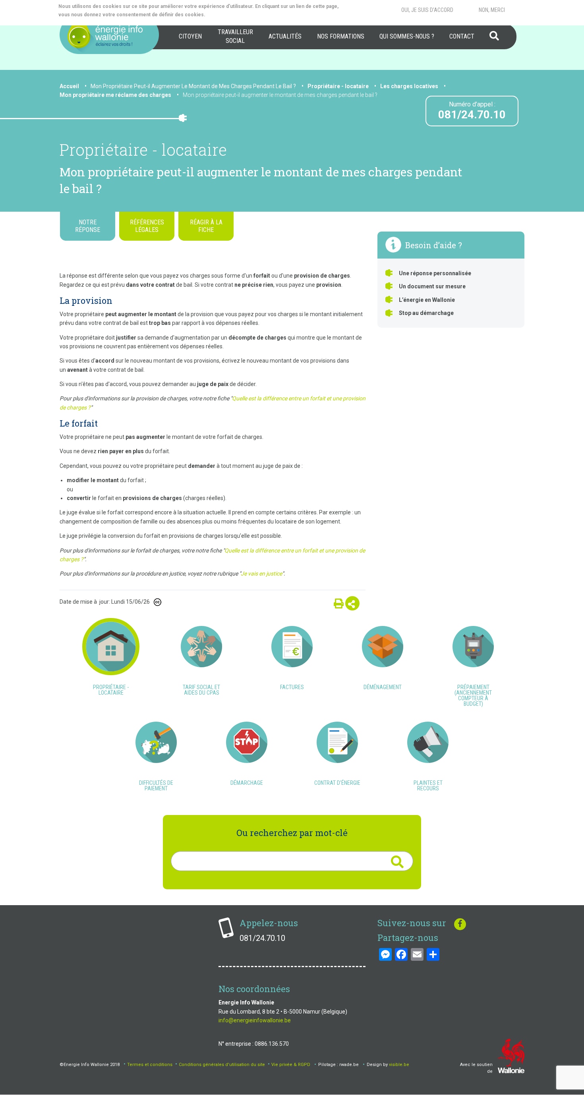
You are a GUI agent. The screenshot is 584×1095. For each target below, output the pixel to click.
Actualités (285, 36)
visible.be (399, 1064)
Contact (461, 36)
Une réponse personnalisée (435, 273)
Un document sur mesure (432, 286)
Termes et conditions (149, 1064)
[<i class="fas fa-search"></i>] (397, 862)
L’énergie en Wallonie (427, 300)
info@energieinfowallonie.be (255, 1020)
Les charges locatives (409, 86)
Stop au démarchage (426, 313)
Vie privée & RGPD (290, 1064)
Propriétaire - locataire (338, 86)
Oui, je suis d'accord (427, 10)
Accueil (69, 86)
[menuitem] (190, 36)
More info (238, 14)
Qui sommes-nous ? (406, 36)
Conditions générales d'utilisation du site (222, 1064)
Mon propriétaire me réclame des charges (115, 95)
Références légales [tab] (147, 226)
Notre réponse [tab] (87, 226)
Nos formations (340, 36)
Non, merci (492, 10)
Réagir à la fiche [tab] (206, 226)
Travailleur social (235, 36)
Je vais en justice (261, 573)
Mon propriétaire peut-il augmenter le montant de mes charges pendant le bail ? (280, 95)
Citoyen (190, 36)
